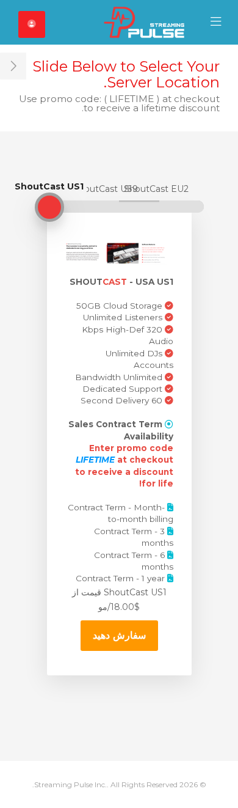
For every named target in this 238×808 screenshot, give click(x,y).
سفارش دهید (119, 635)
